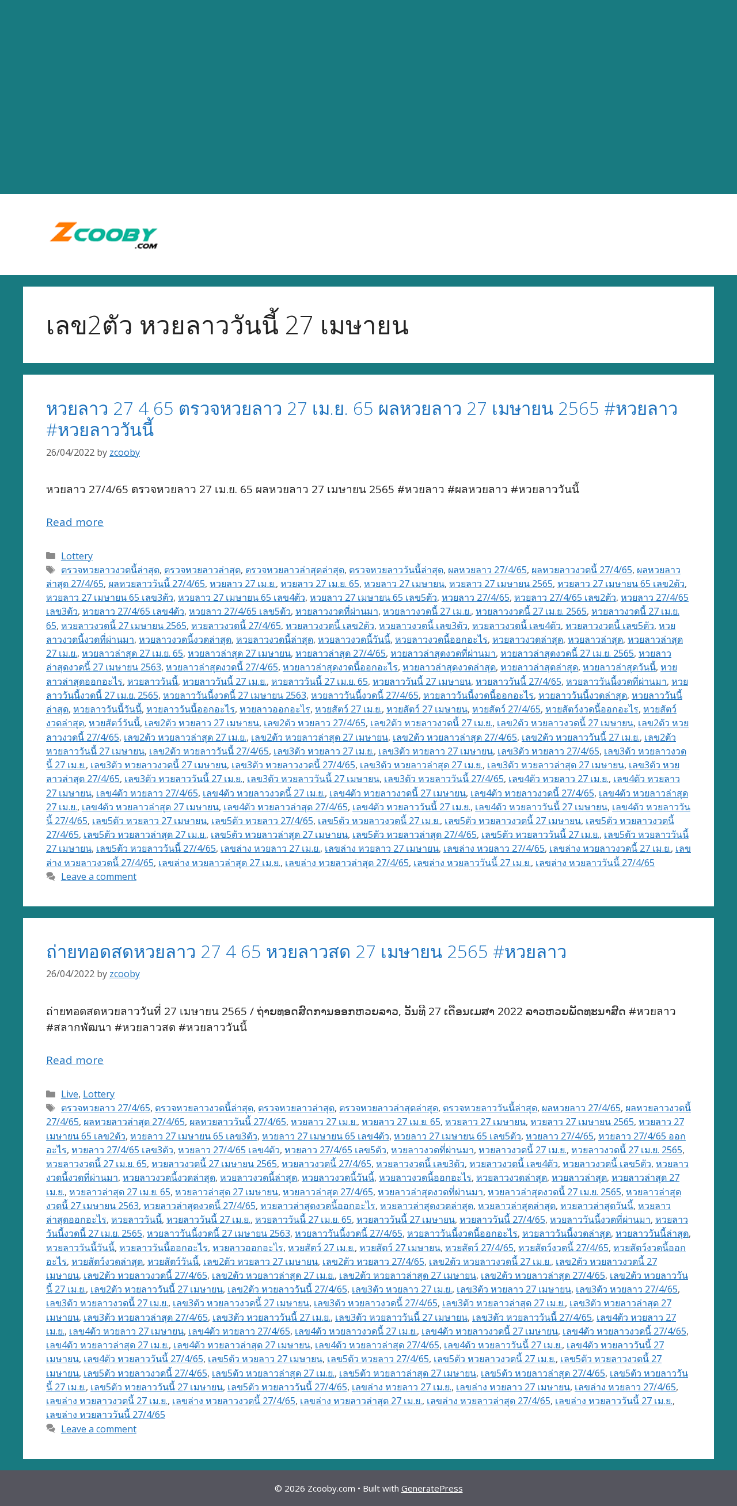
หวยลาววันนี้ (152, 681)
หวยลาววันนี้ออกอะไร (190, 709)
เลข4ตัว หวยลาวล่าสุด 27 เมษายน (150, 806)
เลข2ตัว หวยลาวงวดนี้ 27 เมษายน (565, 722)
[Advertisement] (368, 97)
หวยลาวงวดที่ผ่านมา (336, 611)
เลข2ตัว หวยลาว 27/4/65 (315, 722)
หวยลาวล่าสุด (595, 639)
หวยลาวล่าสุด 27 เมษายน (239, 653)
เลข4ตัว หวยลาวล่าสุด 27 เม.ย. (107, 1345)
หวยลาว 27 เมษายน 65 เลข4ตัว (241, 597)
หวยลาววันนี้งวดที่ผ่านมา (616, 681)
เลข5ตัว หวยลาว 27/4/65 (262, 820)
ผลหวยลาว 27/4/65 (487, 569)
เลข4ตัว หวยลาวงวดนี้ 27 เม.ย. (264, 793)
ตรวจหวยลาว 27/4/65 (105, 1107)
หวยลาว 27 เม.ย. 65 (319, 583)
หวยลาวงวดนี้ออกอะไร (441, 639)
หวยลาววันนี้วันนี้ (107, 709)
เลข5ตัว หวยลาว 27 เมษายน (149, 820)
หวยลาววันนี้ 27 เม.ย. (225, 681)
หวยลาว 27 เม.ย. (243, 583)
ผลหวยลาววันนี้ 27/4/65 (156, 583)
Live (69, 1094)
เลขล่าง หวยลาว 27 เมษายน (382, 848)
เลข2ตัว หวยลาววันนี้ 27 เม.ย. (581, 737)
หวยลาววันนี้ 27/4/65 (518, 681)
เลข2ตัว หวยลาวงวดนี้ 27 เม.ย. (431, 722)
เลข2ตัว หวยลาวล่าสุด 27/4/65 (455, 737)
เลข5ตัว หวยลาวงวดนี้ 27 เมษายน (513, 820)
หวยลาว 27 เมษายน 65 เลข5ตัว (373, 597)
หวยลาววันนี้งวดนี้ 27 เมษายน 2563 (234, 695)
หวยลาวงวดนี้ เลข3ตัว (423, 625)
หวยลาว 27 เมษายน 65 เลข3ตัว (109, 597)
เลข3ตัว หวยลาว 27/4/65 (548, 751)
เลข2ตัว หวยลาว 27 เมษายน (202, 722)
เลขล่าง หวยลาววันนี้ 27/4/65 (595, 862)
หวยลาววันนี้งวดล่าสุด (582, 695)
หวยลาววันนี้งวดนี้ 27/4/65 (365, 695)
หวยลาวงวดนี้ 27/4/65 (236, 625)
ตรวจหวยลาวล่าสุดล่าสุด (294, 569)
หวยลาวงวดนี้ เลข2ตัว (330, 625)
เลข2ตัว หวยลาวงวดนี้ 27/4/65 (145, 1275)
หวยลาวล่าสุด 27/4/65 (340, 653)
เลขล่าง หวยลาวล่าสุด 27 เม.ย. (219, 862)
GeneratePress (432, 1488)
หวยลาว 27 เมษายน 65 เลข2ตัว (621, 583)
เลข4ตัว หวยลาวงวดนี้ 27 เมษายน (397, 793)
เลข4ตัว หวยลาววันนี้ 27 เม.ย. (411, 806)
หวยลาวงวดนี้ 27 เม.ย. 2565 (531, 611)
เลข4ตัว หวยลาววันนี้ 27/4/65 (143, 1358)
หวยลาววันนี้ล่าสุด (652, 1233)
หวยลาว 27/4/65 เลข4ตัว (133, 611)
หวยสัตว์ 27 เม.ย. (348, 709)
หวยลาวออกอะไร (275, 709)
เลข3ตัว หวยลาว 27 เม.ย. (323, 751)
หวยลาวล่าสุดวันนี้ (619, 667)
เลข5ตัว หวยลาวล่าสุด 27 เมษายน (279, 834)
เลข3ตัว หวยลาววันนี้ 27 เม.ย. (183, 778)
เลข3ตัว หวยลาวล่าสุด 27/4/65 (145, 1317)
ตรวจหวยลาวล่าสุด (202, 569)
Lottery (77, 556)
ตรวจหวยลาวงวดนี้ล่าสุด (110, 569)
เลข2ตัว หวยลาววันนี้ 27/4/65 (209, 751)
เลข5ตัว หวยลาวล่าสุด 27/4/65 (414, 834)
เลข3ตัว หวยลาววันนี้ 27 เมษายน (313, 778)
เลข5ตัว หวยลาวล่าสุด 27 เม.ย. (144, 834)
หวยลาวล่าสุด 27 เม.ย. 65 (132, 653)
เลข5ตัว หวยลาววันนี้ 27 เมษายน (156, 1387)
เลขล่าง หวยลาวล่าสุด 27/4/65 (347, 862)
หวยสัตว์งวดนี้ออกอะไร (592, 709)
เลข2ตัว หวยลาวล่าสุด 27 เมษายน (319, 737)
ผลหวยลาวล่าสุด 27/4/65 (134, 1121)
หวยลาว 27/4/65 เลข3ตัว (122, 1149)
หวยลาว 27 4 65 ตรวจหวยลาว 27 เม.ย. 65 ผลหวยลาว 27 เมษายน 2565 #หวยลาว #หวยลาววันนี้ (362, 418)
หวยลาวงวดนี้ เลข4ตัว (516, 625)
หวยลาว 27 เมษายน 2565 (501, 583)
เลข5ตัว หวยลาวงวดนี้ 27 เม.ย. (379, 820)
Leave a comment (98, 876)
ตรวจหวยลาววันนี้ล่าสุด (396, 569)
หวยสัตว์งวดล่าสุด (107, 1261)
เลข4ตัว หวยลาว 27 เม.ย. (558, 778)
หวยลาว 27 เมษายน (404, 583)
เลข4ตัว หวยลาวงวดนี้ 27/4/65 (532, 793)
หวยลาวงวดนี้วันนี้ (354, 639)
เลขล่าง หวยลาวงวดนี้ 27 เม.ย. (610, 848)
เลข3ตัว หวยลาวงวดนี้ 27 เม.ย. (107, 1303)
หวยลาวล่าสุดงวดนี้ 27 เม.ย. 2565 (567, 653)
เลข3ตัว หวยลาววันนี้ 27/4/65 (444, 778)
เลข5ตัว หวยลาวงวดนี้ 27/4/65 (145, 1373)
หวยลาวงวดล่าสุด (527, 639)
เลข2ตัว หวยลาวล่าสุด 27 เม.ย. (185, 737)
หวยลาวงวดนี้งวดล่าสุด (185, 639)
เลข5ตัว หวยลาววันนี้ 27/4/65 (156, 848)
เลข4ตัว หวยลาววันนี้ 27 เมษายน (541, 806)
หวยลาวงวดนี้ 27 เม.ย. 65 (96, 1163)
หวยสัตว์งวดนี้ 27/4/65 (563, 1247)
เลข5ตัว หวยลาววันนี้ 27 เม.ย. (540, 834)
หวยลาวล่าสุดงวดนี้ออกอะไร (340, 667)
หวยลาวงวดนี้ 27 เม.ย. (427, 611)
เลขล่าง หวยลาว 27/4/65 (494, 848)
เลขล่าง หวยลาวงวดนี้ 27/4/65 (233, 1400)
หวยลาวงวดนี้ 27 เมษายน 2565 (124, 625)
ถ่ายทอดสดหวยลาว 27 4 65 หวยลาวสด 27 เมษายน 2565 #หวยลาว (306, 951)
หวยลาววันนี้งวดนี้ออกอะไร (478, 695)
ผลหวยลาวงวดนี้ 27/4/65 (581, 569)
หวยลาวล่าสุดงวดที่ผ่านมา (443, 653)
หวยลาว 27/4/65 (476, 597)
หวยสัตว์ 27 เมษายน (427, 709)
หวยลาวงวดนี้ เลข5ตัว (609, 625)
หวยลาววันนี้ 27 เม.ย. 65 (319, 681)
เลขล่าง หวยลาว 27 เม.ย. (270, 848)
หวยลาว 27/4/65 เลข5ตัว (240, 611)
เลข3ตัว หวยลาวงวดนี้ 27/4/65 (293, 764)
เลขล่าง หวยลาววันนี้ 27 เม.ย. (472, 862)
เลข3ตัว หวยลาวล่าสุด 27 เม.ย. (421, 764)
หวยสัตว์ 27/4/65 (506, 709)
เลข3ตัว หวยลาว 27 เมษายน (435, 751)
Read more (75, 521)
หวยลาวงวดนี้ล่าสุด (274, 639)
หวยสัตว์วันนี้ (114, 722)
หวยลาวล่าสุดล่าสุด (539, 667)
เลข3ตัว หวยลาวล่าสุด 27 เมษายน (555, 764)
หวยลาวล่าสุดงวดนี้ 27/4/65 (222, 667)
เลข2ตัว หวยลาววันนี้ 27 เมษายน (156, 1289)
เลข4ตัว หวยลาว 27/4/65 (147, 793)
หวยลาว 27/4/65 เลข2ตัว (565, 597)
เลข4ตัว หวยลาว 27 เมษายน (126, 1331)
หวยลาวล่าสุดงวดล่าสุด (449, 667)
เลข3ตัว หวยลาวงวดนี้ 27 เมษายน (158, 764)
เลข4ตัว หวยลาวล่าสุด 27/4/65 (285, 806)
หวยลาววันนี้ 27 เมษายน (422, 681)
